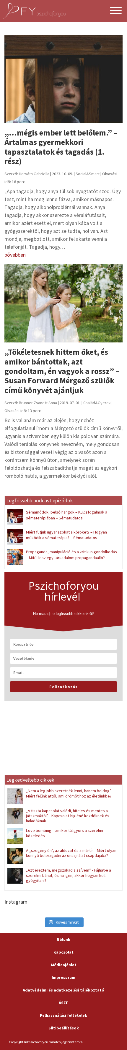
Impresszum (63, 977)
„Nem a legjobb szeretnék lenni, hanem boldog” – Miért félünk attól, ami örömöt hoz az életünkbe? (70, 793)
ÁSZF (63, 1002)
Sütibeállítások (63, 1028)
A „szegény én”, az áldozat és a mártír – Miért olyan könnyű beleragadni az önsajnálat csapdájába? (71, 853)
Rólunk (63, 939)
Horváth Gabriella (34, 173)
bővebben (15, 254)
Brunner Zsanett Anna (38, 402)
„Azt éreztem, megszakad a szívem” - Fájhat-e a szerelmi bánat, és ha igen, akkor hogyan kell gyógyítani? (68, 875)
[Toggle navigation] (115, 11)
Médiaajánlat (63, 964)
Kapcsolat (63, 952)
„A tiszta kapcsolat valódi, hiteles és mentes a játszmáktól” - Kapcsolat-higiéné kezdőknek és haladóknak (67, 816)
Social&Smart (88, 173)
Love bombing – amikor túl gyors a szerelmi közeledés (64, 833)
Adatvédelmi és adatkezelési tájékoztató (63, 990)
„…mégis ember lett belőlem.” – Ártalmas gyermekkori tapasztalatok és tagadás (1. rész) (60, 147)
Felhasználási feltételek (63, 1015)
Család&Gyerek (97, 402)
